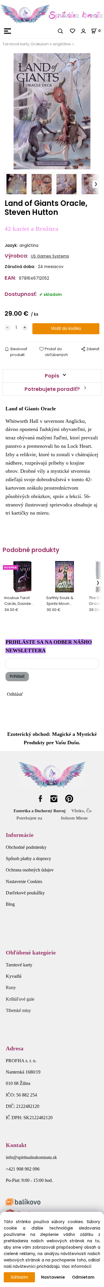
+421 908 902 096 (23, 1168)
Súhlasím (19, 1277)
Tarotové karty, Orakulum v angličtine (37, 44)
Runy (11, 987)
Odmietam (83, 1277)
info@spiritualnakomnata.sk (31, 1157)
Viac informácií (76, 1266)
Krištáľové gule (20, 999)
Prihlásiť (17, 676)
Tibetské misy (18, 1010)
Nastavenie (53, 1277)
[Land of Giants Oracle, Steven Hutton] (52, 111)
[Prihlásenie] (83, 31)
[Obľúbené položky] (73, 31)
